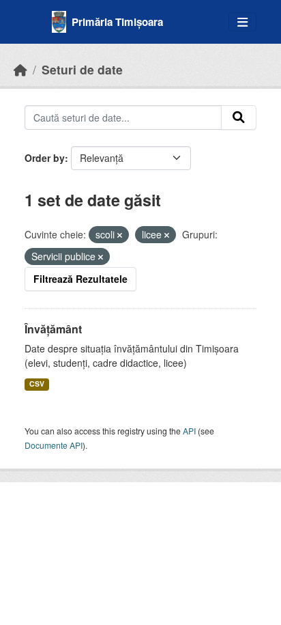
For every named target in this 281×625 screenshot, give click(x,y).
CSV (36, 383)
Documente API (54, 445)
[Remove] (119, 235)
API (189, 430)
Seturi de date (82, 69)
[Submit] (238, 117)
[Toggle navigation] (242, 22)
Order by (45, 158)
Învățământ (53, 329)
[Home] (20, 69)
